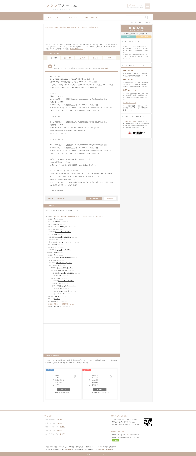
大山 (55, 245)
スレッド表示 (94, 198)
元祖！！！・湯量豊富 (61, 304)
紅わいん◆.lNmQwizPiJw (62, 227)
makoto (56, 224)
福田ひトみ (58, 221)
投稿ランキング (91, 17)
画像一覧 (95, 58)
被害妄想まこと (59, 306)
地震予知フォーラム (129, 90)
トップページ (53, 17)
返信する (110, 198)
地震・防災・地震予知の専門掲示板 (135, 7)
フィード (128, 435)
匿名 (55, 219)
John (56, 229)
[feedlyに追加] (115, 441)
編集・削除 (104, 68)
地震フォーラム (128, 70)
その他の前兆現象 (143, 36)
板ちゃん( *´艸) (65, 291)
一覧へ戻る (60, 198)
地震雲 (128, 36)
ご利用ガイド (72, 17)
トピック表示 (67, 58)
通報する (50, 198)
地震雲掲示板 (67, 449)
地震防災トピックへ (76, 49)
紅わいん (57, 296)
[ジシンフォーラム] (61, 9)
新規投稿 (137, 28)
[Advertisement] (82, 36)
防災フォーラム (128, 79)
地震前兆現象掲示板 (105, 449)
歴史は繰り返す (62, 270)
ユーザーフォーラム (129, 103)
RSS (109, 58)
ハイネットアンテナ (130, 121)
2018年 (59, 419)
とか (55, 252)
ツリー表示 (82, 58)
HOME (132, 22)
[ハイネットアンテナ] (136, 135)
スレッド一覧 (140, 22)
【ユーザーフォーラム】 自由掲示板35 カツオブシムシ (69, 216)
